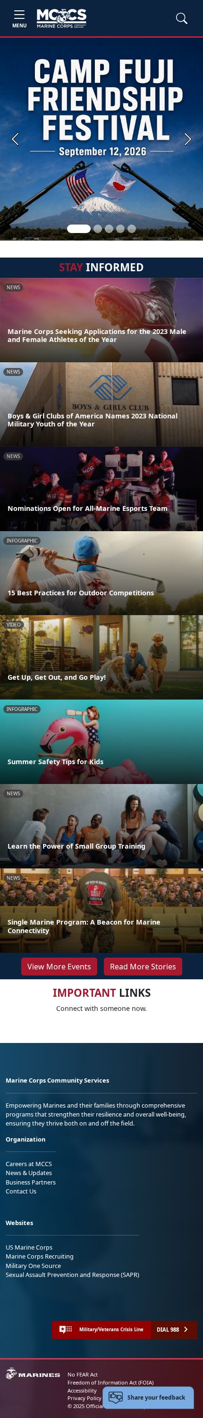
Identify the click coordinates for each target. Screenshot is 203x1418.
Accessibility (82, 1390)
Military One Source (33, 1265)
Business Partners (31, 1182)
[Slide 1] (79, 229)
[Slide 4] (120, 229)
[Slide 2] (97, 229)
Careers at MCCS (29, 1163)
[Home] (61, 18)
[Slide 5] (131, 229)
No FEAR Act (83, 1374)
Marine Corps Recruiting (40, 1256)
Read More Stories (143, 966)
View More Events (59, 966)
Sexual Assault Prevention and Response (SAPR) (72, 1274)
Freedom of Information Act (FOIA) (110, 1382)
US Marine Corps (29, 1247)
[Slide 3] (109, 229)
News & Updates (29, 1172)
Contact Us (21, 1191)
